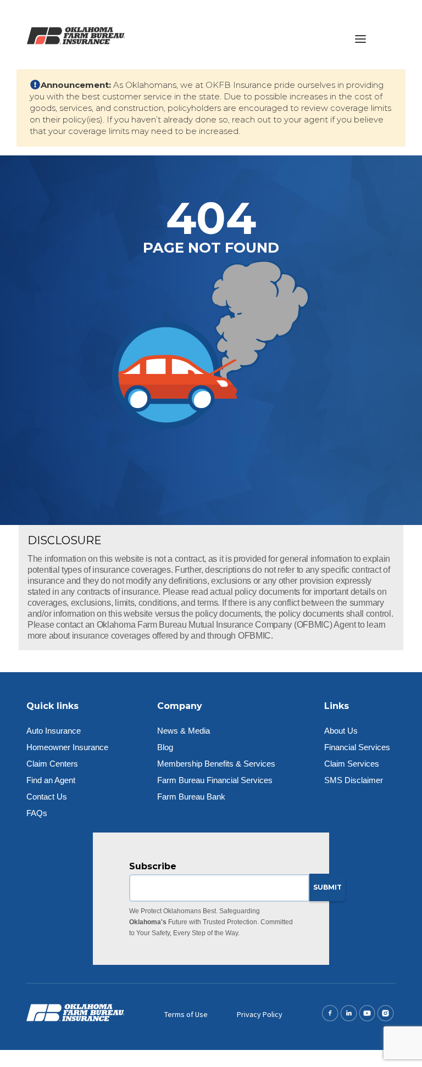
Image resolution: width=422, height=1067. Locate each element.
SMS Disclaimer (353, 780)
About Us (341, 730)
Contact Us (46, 796)
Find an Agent (50, 780)
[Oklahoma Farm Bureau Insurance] (76, 34)
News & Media (183, 730)
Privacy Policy (259, 1014)
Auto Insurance (53, 730)
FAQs (36, 813)
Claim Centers (52, 763)
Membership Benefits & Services (216, 763)
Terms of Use (186, 1014)
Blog (165, 747)
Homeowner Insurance (67, 747)
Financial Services (357, 747)
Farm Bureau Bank (191, 796)
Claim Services (351, 763)
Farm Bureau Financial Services (215, 780)
